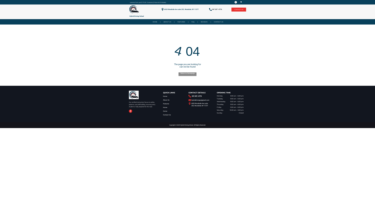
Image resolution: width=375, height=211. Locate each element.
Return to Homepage (187, 73)
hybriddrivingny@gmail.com (200, 100)
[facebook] (236, 2)
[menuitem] (155, 22)
